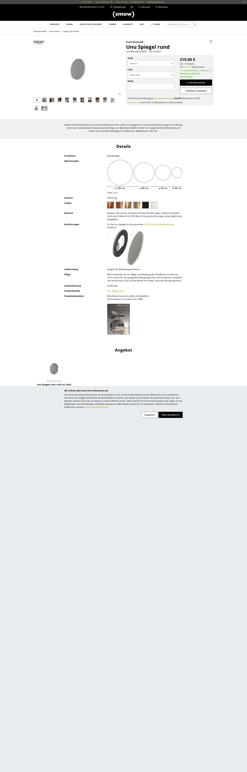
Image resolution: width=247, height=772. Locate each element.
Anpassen (150, 414)
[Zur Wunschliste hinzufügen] (211, 41)
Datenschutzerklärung (96, 407)
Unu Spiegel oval (115, 291)
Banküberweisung (163, 98)
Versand (188, 67)
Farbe (130, 69)
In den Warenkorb (196, 82)
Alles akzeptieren (170, 414)
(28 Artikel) (71, 31)
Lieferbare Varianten (196, 90)
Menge (130, 81)
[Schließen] (243, 2)
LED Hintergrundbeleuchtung (159, 224)
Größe (130, 58)
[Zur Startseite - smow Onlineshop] (123, 14)
